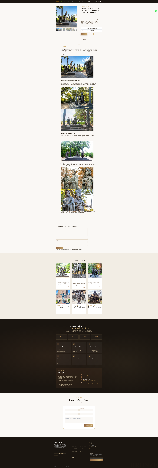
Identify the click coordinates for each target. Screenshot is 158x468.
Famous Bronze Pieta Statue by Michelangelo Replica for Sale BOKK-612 (94, 307)
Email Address (81, 408)
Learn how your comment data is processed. (75, 249)
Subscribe (96, 459)
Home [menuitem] (64, 1)
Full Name (66, 408)
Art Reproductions (74, 451)
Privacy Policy (81, 451)
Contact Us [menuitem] (95, 1)
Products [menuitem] (67, 1)
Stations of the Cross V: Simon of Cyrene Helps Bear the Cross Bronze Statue (94, 280)
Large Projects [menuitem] (77, 1)
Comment (57, 227)
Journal (80, 459)
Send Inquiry (88, 425)
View (68, 286)
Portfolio (76, 459)
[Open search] (107, 1)
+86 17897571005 (93, 446)
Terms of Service (82, 448)
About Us (73, 459)
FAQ (82, 459)
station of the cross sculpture (73, 211)
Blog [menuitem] (72, 1)
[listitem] (55, 450)
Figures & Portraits (74, 446)
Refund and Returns (82, 453)
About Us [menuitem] (89, 1)
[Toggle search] (106, 1)
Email (57, 240)
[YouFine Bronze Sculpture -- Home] (59, 1)
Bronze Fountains (74, 448)
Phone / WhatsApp (67, 412)
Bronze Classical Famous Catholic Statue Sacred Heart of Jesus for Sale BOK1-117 (79, 307)
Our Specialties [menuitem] (84, 1)
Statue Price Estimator (83, 446)
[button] (57, 17)
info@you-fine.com (93, 443)
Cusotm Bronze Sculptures (74, 453)
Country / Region (81, 412)
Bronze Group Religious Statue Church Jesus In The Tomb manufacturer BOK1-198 (79, 281)
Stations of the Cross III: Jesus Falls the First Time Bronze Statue (63, 280)
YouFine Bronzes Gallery (59, 442)
